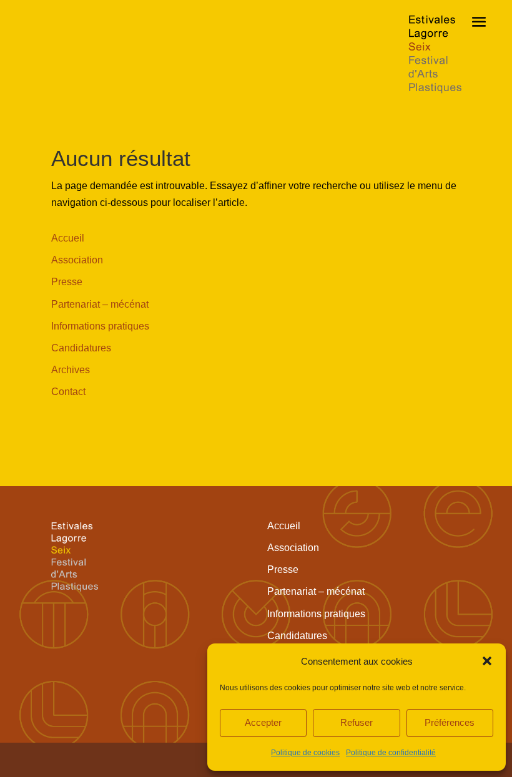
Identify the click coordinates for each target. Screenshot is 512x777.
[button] (487, 661)
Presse (66, 281)
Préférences (450, 722)
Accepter (263, 722)
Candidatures (81, 348)
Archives (70, 369)
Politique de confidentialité (391, 752)
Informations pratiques (100, 326)
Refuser (356, 722)
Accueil (67, 238)
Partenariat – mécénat (100, 304)
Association (77, 260)
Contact (68, 391)
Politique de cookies (305, 752)
